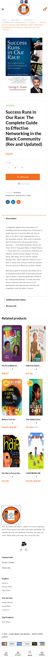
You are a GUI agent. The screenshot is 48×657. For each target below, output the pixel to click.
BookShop (28, 20)
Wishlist (42, 655)
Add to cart (24, 177)
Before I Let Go (8, 419)
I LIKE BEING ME (33, 473)
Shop (6, 655)
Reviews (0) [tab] (11, 306)
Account (18, 655)
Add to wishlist (25, 184)
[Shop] (6, 653)
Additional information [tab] (16, 299)
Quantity (8, 162)
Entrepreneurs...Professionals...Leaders (18, 22)
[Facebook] (21, 1)
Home (4, 20)
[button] (39, 41)
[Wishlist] (42, 653)
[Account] (18, 653)
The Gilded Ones (33, 419)
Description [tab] (11, 218)
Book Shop (15, 20)
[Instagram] (26, 1)
